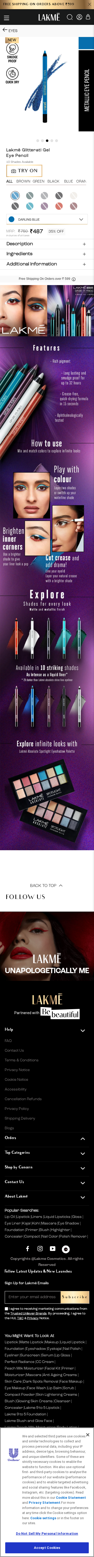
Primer (32, 1230)
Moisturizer (15, 1375)
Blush (44, 1230)
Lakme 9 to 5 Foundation (25, 1414)
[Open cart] (88, 17)
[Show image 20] (42, 140)
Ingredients (20, 254)
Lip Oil (10, 1217)
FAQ (8, 1041)
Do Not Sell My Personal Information (47, 1533)
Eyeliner (12, 1355)
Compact (32, 1236)
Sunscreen (30, 1355)
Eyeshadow (36, 1349)
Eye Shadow (69, 1223)
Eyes (13, 31)
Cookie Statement (71, 1498)
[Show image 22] (51, 140)
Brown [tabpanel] (23, 181)
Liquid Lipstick (72, 1342)
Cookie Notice (16, 1080)
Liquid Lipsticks (57, 1217)
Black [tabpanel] (54, 181)
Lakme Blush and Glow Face (28, 1421)
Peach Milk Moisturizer (24, 1368)
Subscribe (75, 1297)
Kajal (26, 1223)
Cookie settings (43, 1518)
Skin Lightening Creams (56, 1395)
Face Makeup (71, 1381)
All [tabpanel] (9, 181)
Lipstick (23, 1217)
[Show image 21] (47, 140)
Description (20, 244)
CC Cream (45, 1362)
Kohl (36, 1223)
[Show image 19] (37, 140)
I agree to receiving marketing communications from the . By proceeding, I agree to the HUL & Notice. (46, 1313)
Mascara (49, 1223)
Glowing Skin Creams (34, 1401)
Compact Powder (20, 1395)
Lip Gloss (62, 1355)
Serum (47, 1355)
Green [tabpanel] (38, 181)
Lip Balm (55, 1388)
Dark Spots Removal (40, 1381)
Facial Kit (52, 1368)
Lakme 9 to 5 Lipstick (42, 1408)
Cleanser (62, 1401)
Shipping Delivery (20, 1118)
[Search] (70, 19)
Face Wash (36, 1388)
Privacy (33, 1318)
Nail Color (50, 1236)
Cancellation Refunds (23, 1099)
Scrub (68, 1388)
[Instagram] (40, 1249)
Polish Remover (73, 1236)
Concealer (14, 1236)
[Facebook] (27, 1249)
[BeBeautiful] (66, 1251)
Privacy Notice (17, 1070)
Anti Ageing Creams (60, 1375)
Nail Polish (72, 1349)
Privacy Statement (44, 1503)
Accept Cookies (47, 1548)
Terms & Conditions (22, 1060)
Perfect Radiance (19, 1362)
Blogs (9, 1128)
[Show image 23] (56, 140)
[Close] (87, 1435)
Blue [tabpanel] (68, 181)
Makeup (52, 1342)
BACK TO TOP (43, 886)
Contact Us (14, 1050)
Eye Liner (13, 1223)
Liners (37, 1217)
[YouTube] (52, 1249)
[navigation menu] (6, 17)
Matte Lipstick (31, 1342)
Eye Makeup (15, 1388)
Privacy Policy (17, 1109)
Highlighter (61, 1230)
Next (88, 201)
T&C (20, 1318)
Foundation (15, 1230)
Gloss (77, 1217)
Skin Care (13, 1381)
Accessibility (16, 1089)
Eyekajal (55, 1349)
